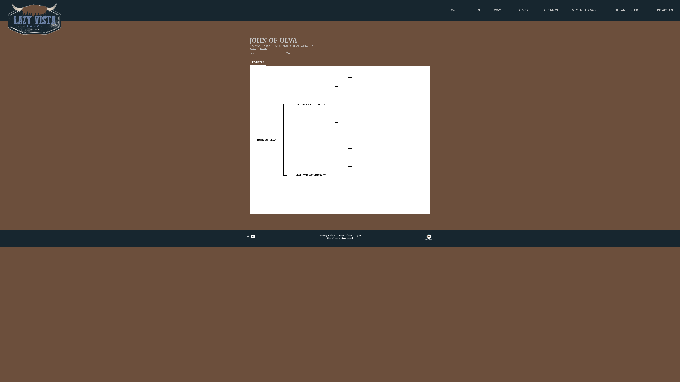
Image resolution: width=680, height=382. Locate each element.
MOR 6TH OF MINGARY (297, 45)
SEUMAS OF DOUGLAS (264, 45)
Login (357, 235)
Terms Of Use (344, 235)
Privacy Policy (327, 235)
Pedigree (258, 61)
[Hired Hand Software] (429, 239)
